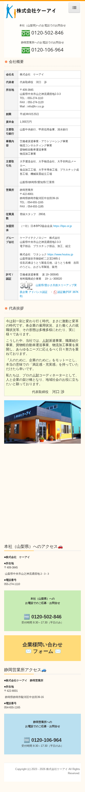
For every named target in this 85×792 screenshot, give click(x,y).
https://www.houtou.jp (60, 254)
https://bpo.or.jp (62, 226)
